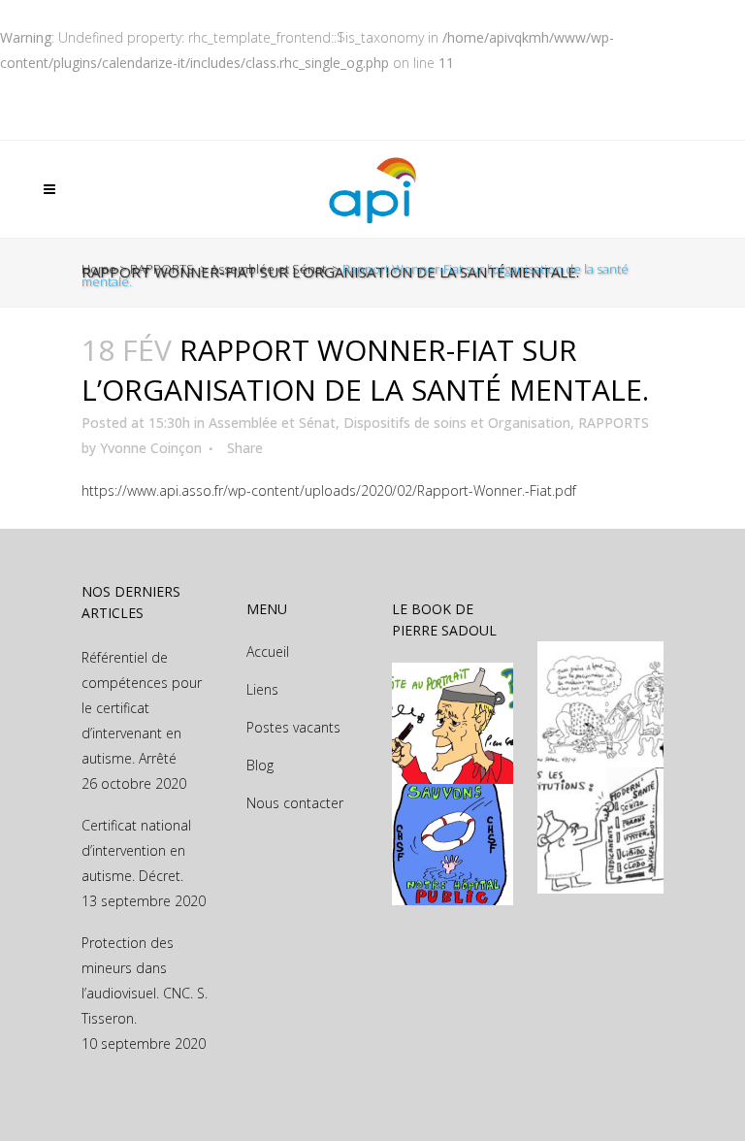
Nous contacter (294, 803)
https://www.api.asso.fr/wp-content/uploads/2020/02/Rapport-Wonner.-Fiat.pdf (328, 490)
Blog (260, 765)
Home (98, 268)
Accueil (267, 651)
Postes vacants (293, 727)
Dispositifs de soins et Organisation (456, 422)
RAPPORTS (162, 268)
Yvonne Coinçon (151, 448)
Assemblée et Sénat (268, 268)
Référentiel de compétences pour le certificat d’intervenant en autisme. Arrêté (141, 707)
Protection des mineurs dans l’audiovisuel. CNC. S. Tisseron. (144, 980)
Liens (262, 689)
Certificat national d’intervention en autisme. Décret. (136, 850)
